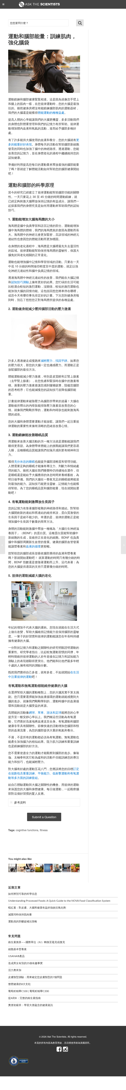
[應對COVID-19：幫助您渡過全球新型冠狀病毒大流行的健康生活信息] (2, 545)
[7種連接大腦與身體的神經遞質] (123, 545)
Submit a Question (44, 817)
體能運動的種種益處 (51, 112)
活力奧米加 (14, 970)
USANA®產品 (16, 956)
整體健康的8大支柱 (19, 984)
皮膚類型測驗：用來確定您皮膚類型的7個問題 (35, 977)
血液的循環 (33, 546)
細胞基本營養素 (17, 949)
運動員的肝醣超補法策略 (22, 921)
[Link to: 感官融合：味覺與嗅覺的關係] (57, 868)
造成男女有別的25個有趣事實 (25, 963)
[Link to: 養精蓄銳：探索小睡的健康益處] (21, 868)
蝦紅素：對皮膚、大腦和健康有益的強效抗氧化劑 (37, 907)
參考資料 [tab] (20, 802)
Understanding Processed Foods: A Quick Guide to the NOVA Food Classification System (59, 901)
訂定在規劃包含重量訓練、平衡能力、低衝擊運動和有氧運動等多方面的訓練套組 (43, 773)
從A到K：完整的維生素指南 (24, 998)
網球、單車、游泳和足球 (45, 712)
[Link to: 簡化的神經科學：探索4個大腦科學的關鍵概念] (48, 868)
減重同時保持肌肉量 (20, 914)
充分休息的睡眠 (24, 461)
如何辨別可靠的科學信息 (22, 894)
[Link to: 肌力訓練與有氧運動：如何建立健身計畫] (30, 868)
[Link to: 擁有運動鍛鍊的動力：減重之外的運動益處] (66, 868)
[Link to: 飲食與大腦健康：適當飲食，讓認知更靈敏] (75, 868)
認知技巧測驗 (20, 282)
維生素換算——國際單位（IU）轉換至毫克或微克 (36, 942)
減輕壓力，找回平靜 (54, 360)
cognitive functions (27, 830)
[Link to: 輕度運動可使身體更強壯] (39, 868)
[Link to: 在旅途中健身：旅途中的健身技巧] (12, 868)
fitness (44, 830)
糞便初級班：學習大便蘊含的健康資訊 (30, 1005)
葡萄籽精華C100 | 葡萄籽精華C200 (28, 991)
